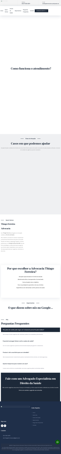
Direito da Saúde (11, 10)
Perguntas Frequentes (25, 10)
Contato (32, 10)
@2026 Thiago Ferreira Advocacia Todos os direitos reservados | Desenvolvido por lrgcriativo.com (30, 445)
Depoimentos (18, 10)
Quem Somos (6, 10)
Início (1, 10)
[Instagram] (2, 425)
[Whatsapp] (5, 425)
